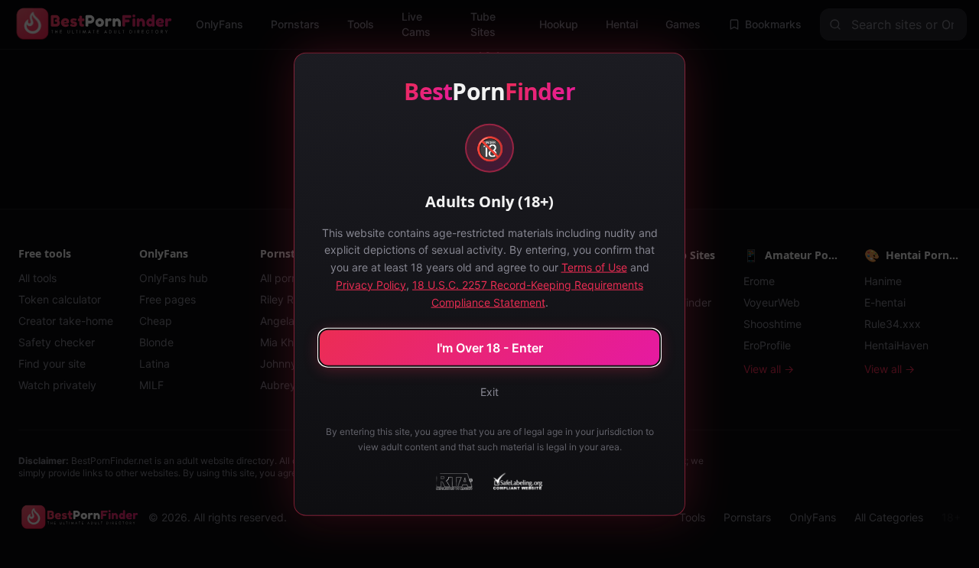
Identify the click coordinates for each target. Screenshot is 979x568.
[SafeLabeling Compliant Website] (516, 481)
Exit (489, 391)
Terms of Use (594, 267)
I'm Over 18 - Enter (490, 347)
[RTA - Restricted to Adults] (454, 481)
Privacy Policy (371, 284)
